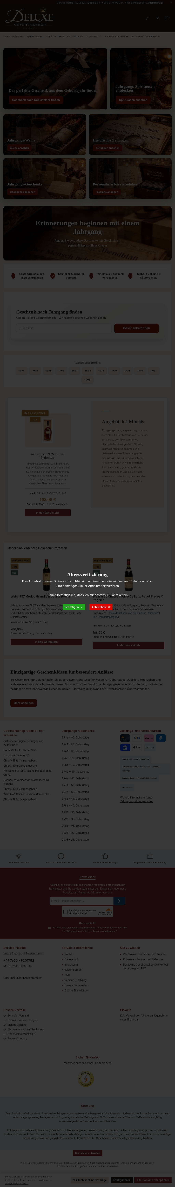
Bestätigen (72, 607)
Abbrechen (98, 607)
